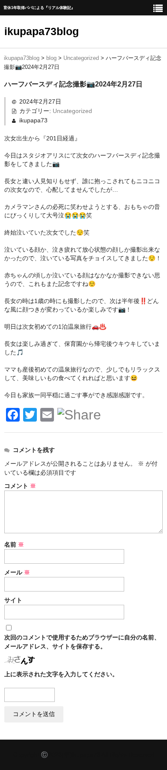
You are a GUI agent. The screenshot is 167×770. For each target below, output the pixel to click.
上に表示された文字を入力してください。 (61, 674)
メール (17, 572)
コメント (20, 485)
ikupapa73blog (41, 31)
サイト (13, 600)
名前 (14, 544)
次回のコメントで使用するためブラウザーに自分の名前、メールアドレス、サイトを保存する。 (82, 642)
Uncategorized (72, 110)
